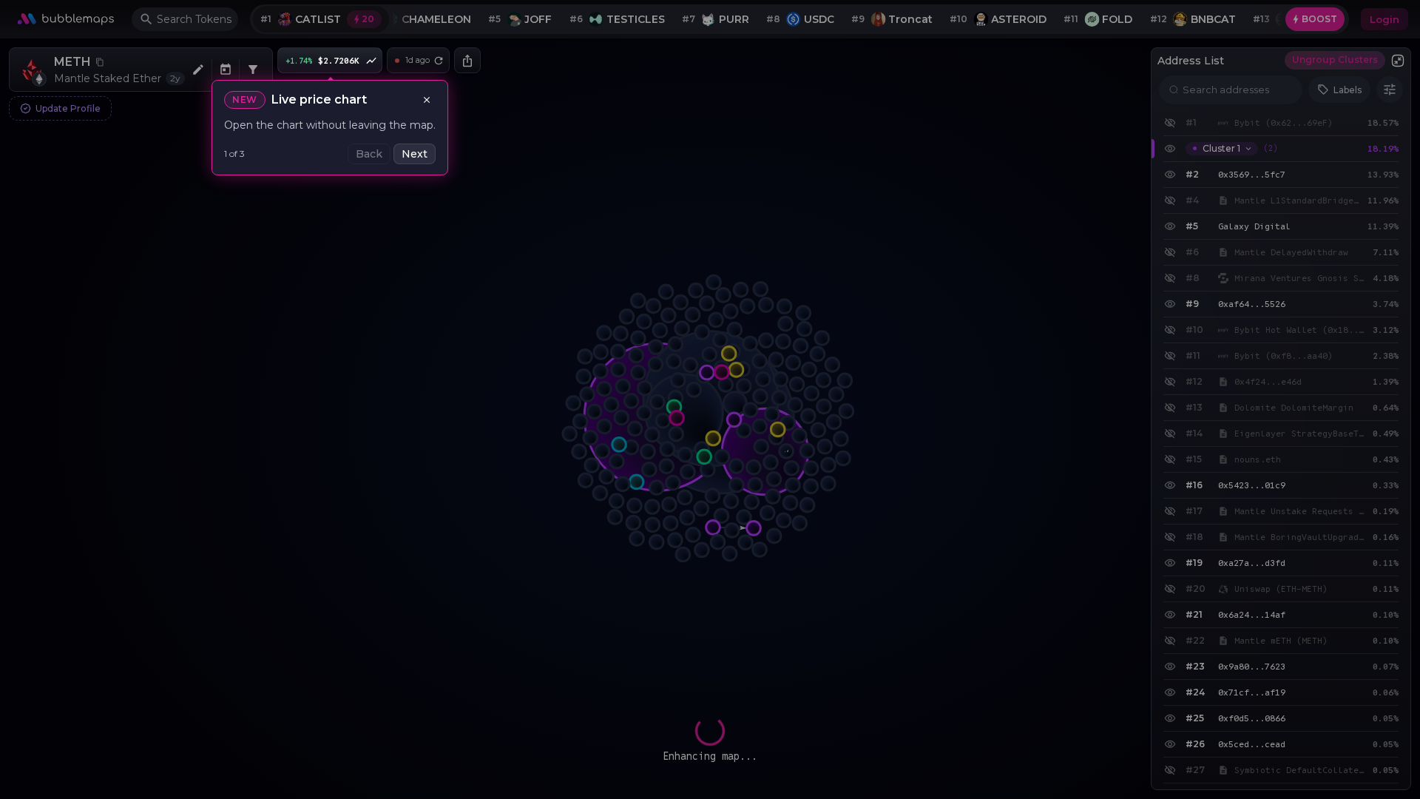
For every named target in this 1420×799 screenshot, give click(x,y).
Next (414, 154)
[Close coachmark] (427, 100)
